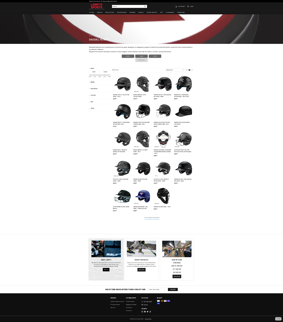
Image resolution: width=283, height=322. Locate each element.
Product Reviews (130, 301)
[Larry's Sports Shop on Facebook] (145, 311)
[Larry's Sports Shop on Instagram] (142, 311)
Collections (97, 35)
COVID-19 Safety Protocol (117, 301)
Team (92, 108)
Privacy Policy (148, 319)
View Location (177, 276)
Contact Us (129, 310)
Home (90, 35)
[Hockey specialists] (141, 249)
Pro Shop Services (115, 304)
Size (92, 102)
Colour (93, 95)
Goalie (141, 12)
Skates (99, 12)
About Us (106, 270)
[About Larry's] (106, 249)
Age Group (94, 88)
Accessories (122, 12)
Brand (93, 82)
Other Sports (152, 12)
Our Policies (129, 307)
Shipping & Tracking (131, 304)
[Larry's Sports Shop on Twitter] (147, 311)
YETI (161, 12)
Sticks (91, 12)
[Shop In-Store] (177, 249)
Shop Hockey (141, 270)
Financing (181, 12)
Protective (109, 12)
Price (92, 68)
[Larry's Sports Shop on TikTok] (150, 311)
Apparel (133, 12)
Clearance (170, 12)
